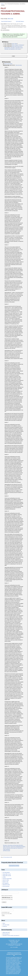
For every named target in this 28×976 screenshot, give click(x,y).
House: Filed (15, 43)
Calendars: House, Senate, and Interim (11, 935)
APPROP (5, 850)
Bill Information (6, 934)
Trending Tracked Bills (7, 878)
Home (2, 3)
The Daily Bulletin (6, 872)
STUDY (8, 850)
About (4, 923)
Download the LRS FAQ (14, 865)
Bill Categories (6, 883)
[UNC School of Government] (14, 1)
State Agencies (14, 848)
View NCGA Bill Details (6, 21)
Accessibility (15, 947)
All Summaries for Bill (7, 857)
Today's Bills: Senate (7, 875)
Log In (11, 947)
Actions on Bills (6, 880)
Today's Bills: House (7, 874)
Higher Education (6, 846)
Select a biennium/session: (6, 895)
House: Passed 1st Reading (18, 45)
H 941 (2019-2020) (8, 63)
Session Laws (5, 881)
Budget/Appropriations (20, 846)
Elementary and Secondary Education (15, 845)
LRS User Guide (6, 924)
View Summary (19, 65)
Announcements (6, 886)
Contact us (5, 926)
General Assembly (6, 848)
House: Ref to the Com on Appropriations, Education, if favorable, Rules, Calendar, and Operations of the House (13, 48)
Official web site (6, 932)
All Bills (4, 877)
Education (5, 845)
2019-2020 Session (20, 21)
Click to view (10, 18)
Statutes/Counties (6, 884)
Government (13, 846)
